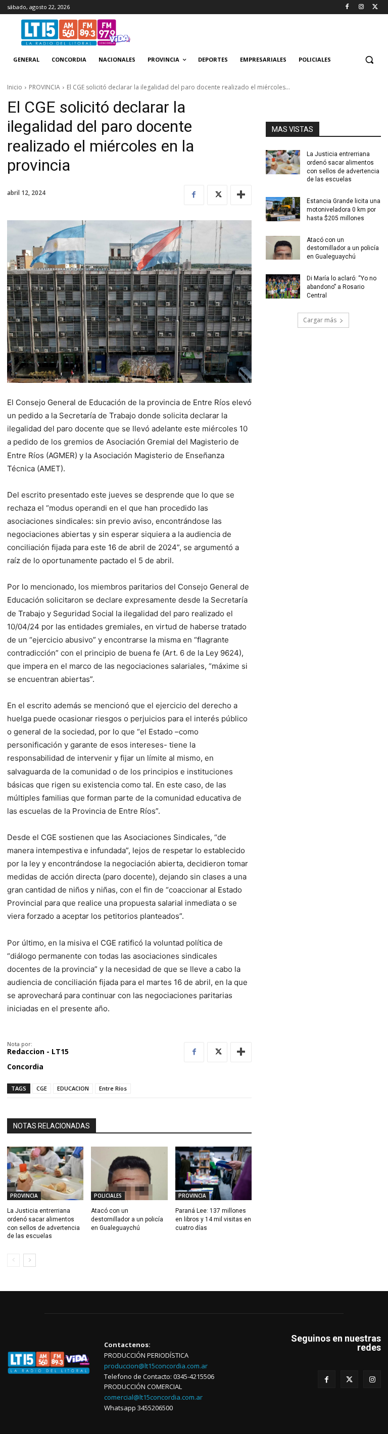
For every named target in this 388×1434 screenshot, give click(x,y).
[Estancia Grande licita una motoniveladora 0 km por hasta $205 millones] (283, 209)
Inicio (14, 87)
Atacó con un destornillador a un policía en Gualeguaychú (343, 248)
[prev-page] (13, 1260)
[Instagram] (361, 7)
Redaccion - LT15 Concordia (38, 1059)
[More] (241, 195)
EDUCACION (73, 1088)
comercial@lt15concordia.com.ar (153, 1397)
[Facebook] (347, 7)
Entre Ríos (113, 1088)
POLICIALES (108, 1195)
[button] (369, 60)
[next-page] (29, 1260)
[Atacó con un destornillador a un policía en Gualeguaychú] (283, 248)
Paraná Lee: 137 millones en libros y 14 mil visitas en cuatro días (213, 1219)
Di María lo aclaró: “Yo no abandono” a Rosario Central (341, 287)
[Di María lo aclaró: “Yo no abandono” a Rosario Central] (283, 286)
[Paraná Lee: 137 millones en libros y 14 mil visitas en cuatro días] (213, 1173)
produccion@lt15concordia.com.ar (156, 1365)
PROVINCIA (44, 87)
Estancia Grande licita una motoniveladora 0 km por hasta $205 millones (343, 209)
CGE (41, 1088)
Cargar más (319, 320)
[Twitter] (375, 7)
